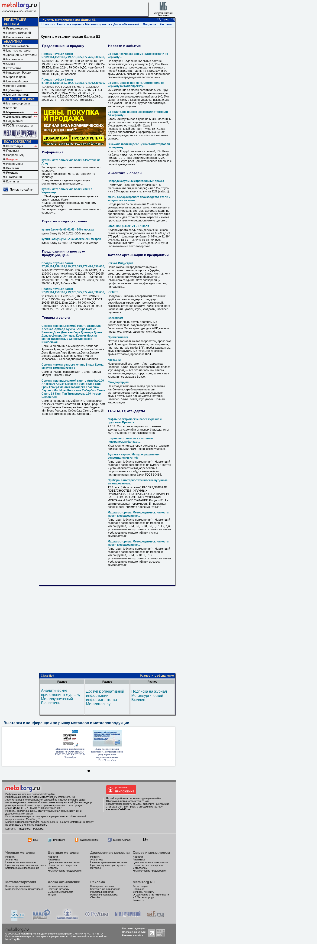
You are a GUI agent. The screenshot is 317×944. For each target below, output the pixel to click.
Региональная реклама (103, 894)
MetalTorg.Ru (144, 882)
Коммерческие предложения (22, 867)
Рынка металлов (17, 28)
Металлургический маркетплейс (24, 889)
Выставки (12, 168)
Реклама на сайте (132, 935)
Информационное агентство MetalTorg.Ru (30, 794)
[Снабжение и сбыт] (17, 920)
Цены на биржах (17, 81)
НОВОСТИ (11, 24)
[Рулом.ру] (97, 919)
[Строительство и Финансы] (155, 919)
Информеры (14, 163)
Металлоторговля (18, 103)
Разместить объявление (157, 675)
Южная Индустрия (120, 263)
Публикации (14, 90)
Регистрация (14, 146)
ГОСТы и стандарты (19, 125)
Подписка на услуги (134, 932)
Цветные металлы (18, 50)
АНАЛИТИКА (13, 41)
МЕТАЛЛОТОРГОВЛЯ (19, 99)
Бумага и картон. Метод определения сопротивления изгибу (133, 456)
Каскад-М (114, 359)
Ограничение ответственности (151, 894)
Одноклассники (89, 839)
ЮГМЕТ (113, 292)
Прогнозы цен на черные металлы (25, 865)
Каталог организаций (17, 886)
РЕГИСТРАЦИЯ (15, 19)
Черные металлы (17, 46)
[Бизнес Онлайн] (67, 919)
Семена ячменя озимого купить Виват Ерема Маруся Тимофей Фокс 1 (73, 366)
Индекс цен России (18, 72)
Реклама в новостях (102, 891)
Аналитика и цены (68, 24)
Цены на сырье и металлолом (150, 862)
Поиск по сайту (21, 189)
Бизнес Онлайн (122, 839)
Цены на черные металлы (20, 862)
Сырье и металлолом (151, 852)
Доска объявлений (19, 116)
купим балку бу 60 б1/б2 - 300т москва (68, 229)
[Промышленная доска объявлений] (42, 919)
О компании (14, 177)
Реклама (12, 172)
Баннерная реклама (102, 886)
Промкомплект (118, 337)
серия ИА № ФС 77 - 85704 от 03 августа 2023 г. (33, 808)
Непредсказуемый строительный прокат (136, 181)
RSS (35, 839)
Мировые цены (16, 77)
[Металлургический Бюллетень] (127, 919)
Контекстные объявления (105, 889)
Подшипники (14, 121)
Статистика (14, 68)
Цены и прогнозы (17, 94)
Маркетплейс (15, 112)
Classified (47, 675)
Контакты (12, 181)
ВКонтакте (59, 839)
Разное (62, 681)
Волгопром (115, 318)
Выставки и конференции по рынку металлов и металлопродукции (66, 723)
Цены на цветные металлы (64, 862)
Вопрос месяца (16, 86)
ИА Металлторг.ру (143, 897)
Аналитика (11, 859)
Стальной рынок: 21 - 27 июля (128, 226)
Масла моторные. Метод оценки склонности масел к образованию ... (138, 514)
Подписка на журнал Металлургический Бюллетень (149, 695)
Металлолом (14, 59)
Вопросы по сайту (143, 891)
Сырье (10, 63)
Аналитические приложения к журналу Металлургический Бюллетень (61, 696)
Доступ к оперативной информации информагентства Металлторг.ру (105, 697)
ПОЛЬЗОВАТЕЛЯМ (17, 141)
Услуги (52, 894)
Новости (47, 24)
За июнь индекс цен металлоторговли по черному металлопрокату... (136, 84)
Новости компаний (18, 33)
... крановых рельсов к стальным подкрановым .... (130, 440)
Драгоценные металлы (21, 55)
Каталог (11, 108)
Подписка (12, 150)
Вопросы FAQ (15, 155)
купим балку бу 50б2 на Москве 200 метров (71, 239)
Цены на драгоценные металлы (108, 862)
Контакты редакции (133, 928)
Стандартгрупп (118, 382)
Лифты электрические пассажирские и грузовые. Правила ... (135, 421)
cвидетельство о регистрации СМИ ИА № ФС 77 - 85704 (70, 933)
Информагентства (18, 37)
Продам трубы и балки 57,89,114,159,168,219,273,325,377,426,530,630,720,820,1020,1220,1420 (89, 55)
